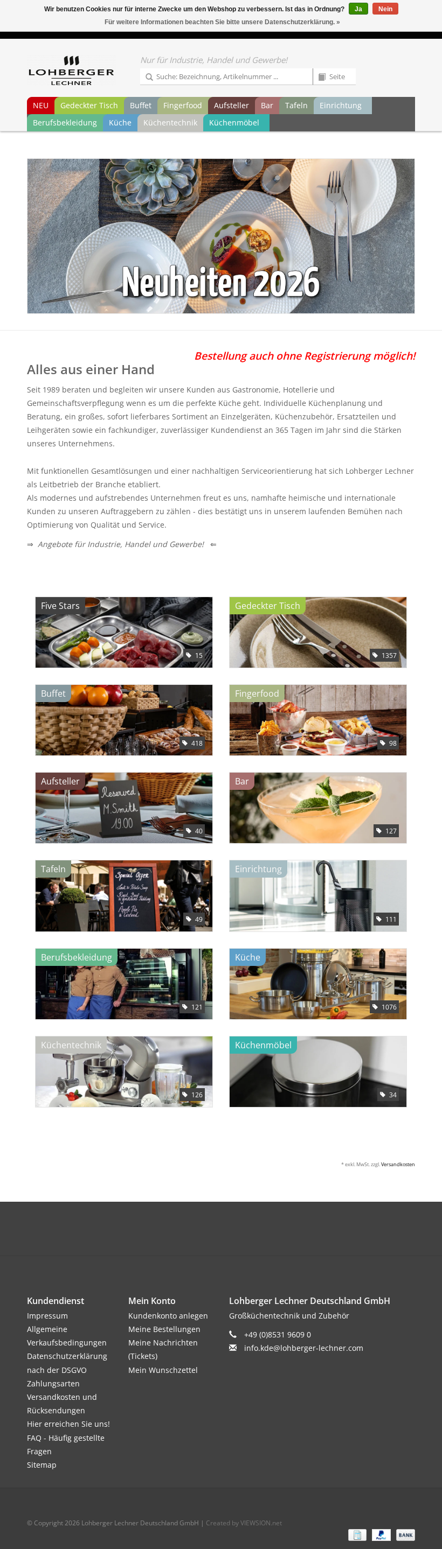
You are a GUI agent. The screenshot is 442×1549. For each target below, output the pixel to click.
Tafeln (296, 105)
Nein (385, 9)
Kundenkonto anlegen (168, 1315)
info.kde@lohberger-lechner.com (303, 1348)
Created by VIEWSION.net (244, 1522)
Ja (358, 9)
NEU (41, 105)
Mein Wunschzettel (163, 1370)
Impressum (47, 1315)
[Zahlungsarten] (356, 1534)
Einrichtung (341, 105)
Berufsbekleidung (65, 122)
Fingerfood (182, 105)
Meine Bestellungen (164, 1329)
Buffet (140, 105)
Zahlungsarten (53, 1383)
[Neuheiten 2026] (221, 236)
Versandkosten (398, 1164)
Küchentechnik (170, 122)
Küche (120, 122)
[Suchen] (145, 77)
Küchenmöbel (234, 122)
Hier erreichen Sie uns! (68, 1424)
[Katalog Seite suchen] (318, 77)
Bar (267, 105)
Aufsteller (231, 105)
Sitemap (42, 1465)
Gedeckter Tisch (89, 105)
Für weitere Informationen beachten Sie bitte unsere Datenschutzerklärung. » (222, 22)
